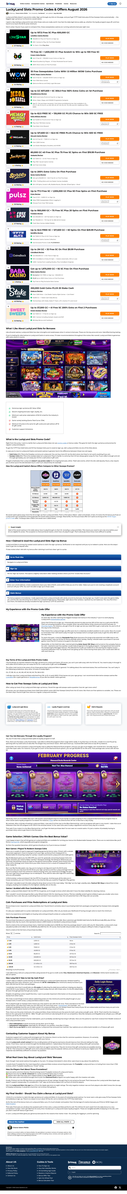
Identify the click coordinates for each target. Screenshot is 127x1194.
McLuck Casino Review (39, 136)
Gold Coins (37, 937)
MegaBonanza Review (39, 94)
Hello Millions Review (38, 116)
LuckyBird (9, 677)
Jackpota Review (37, 155)
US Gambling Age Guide (47, 1171)
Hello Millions (20, 720)
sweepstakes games (58, 619)
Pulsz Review (35, 194)
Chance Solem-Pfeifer (22, 13)
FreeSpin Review (37, 213)
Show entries (13, 933)
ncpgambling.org (33, 1151)
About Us (10, 1166)
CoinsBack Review (37, 252)
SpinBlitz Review (37, 233)
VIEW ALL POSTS (62, 1122)
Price (8, 937)
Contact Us (11, 1175)
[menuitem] (94, 1172)
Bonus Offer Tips (44, 1175)
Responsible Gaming (37, 1150)
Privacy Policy (12, 1171)
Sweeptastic (63, 1005)
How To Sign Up (44, 1166)
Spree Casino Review (38, 175)
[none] (94, 1172)
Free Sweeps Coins (76, 937)
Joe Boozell (41, 13)
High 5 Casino (11, 1104)
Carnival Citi (15, 842)
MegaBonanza (34, 677)
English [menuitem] (74, 1172)
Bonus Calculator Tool (46, 1180)
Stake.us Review (37, 291)
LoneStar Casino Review (39, 36)
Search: (97, 933)
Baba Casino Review (38, 272)
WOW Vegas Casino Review (41, 74)
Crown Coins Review (38, 55)
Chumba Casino (47, 626)
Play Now (110, 38)
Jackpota (30, 720)
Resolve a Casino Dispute (47, 1173)
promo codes (62, 443)
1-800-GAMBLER (92, 1176)
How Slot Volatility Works (47, 1168)
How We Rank (12, 1168)
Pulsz (51, 820)
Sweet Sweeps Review (39, 310)
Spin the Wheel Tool (45, 1178)
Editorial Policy (12, 1173)
